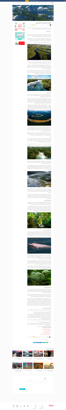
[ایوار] (52, 2)
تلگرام (34, 342)
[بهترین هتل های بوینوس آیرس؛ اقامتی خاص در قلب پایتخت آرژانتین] (17, 366)
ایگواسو (20, 351)
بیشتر (30, 2)
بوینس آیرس (41, 351)
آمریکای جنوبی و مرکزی (51, 351)
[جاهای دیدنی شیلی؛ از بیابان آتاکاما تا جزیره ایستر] (28, 354)
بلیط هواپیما (45, 2)
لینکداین (37, 342)
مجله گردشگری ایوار (41, 408)
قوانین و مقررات (41, 407)
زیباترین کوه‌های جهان (37, 38)
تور (48, 2)
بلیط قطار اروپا (39, 2)
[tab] (39, 329)
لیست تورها (27, 0)
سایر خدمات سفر (35, 2)
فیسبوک (40, 342)
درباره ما (42, 406)
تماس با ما (42, 405)
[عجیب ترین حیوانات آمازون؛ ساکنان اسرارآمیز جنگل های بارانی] (49, 354)
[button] (46, 329)
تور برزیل (49, 42)
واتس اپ (47, 342)
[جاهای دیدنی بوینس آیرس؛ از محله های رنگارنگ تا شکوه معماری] (49, 366)
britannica (43, 339)
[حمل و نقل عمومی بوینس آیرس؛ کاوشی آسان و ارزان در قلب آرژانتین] (38, 354)
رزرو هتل (42, 2)
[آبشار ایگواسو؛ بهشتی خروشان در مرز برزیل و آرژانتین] (17, 354)
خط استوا (33, 138)
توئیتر (44, 342)
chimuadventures (46, 339)
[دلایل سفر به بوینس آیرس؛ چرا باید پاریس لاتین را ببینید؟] (38, 366)
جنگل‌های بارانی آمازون (46, 67)
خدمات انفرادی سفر (34, 408)
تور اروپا (35, 405)
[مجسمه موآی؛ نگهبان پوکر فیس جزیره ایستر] (28, 366)
